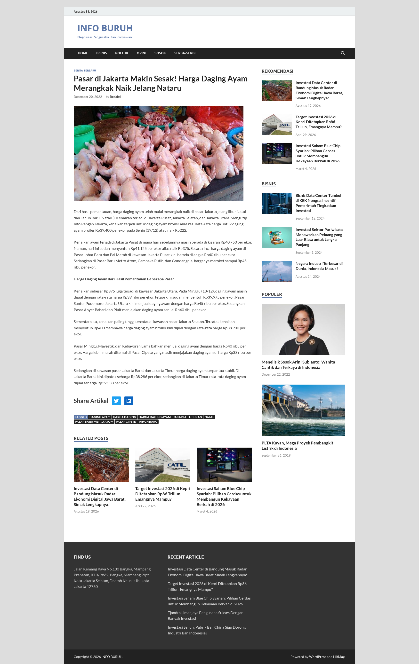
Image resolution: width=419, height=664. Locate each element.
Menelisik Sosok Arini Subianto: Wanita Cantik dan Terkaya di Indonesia (298, 364)
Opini (141, 53)
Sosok (160, 53)
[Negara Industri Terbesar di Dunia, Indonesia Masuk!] (277, 263)
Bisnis (101, 53)
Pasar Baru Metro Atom (94, 421)
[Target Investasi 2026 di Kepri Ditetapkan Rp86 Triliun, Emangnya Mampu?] (163, 466)
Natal (209, 417)
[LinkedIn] (128, 400)
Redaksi (115, 97)
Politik (122, 53)
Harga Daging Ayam (155, 417)
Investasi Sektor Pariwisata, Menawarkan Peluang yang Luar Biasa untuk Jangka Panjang (320, 237)
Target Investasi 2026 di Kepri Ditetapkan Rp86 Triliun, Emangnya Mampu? (162, 494)
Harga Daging (124, 417)
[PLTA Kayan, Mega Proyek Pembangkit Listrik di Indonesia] (303, 410)
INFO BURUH (105, 28)
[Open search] (342, 53)
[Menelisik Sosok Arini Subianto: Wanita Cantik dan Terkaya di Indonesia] (303, 328)
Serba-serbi (184, 53)
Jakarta (179, 417)
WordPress (317, 657)
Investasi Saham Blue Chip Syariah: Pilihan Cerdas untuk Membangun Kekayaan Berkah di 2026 (224, 496)
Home (83, 53)
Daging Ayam (99, 417)
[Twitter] (116, 400)
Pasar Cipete (126, 421)
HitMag (339, 657)
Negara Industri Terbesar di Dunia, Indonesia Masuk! (319, 266)
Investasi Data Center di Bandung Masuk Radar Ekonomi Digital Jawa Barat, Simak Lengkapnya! (100, 496)
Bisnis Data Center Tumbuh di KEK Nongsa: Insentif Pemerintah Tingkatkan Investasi (319, 203)
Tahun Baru (147, 421)
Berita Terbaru (85, 70)
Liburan (195, 417)
